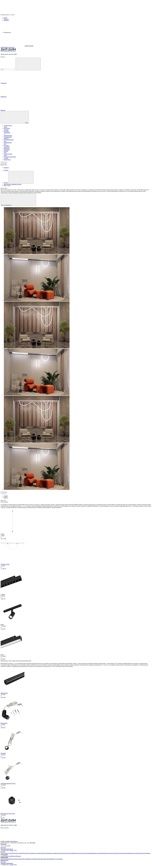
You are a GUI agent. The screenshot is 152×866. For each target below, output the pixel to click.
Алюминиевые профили (8, 137)
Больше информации (6, 205)
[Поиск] (28, 64)
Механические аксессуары (8, 813)
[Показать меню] (20, 177)
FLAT (2, 654)
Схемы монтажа (47, 859)
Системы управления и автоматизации (33, 853)
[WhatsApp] (12, 46)
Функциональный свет (63, 853)
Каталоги (3, 859)
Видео (7, 859)
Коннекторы (4, 723)
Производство (7, 856)
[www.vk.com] (12, 840)
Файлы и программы (57, 859)
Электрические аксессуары (8, 783)
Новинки (6, 167)
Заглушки (3, 753)
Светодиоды (7, 159)
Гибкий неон (6, 151)
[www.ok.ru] (36, 840)
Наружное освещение (7, 149)
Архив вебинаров (19, 859)
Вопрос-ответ (31, 859)
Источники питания (7, 129)
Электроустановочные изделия (130, 853)
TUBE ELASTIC (5, 564)
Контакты (11, 47)
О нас (5, 17)
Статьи (25, 859)
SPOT (2, 624)
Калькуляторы (39, 859)
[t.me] (84, 840)
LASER (3, 594)
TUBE (2, 534)
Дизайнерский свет (75, 853)
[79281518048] (60, 840)
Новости (6, 19)
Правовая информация (7, 849)
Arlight (11, 850)
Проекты (6, 20)
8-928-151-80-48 (5, 841)
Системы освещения (7, 146)
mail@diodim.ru (14, 841)
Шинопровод (4, 693)
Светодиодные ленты (6, 853)
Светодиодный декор (116, 853)
